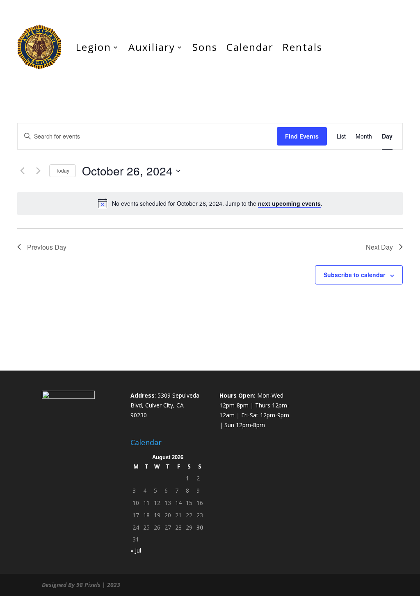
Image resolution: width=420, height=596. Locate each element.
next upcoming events (289, 203)
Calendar (250, 47)
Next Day (379, 247)
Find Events (302, 136)
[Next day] (38, 171)
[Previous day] (22, 171)
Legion (93, 47)
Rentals (302, 47)
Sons (204, 47)
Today (62, 170)
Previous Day (46, 247)
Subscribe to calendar (354, 275)
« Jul (135, 550)
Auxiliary (151, 47)
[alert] (210, 203)
